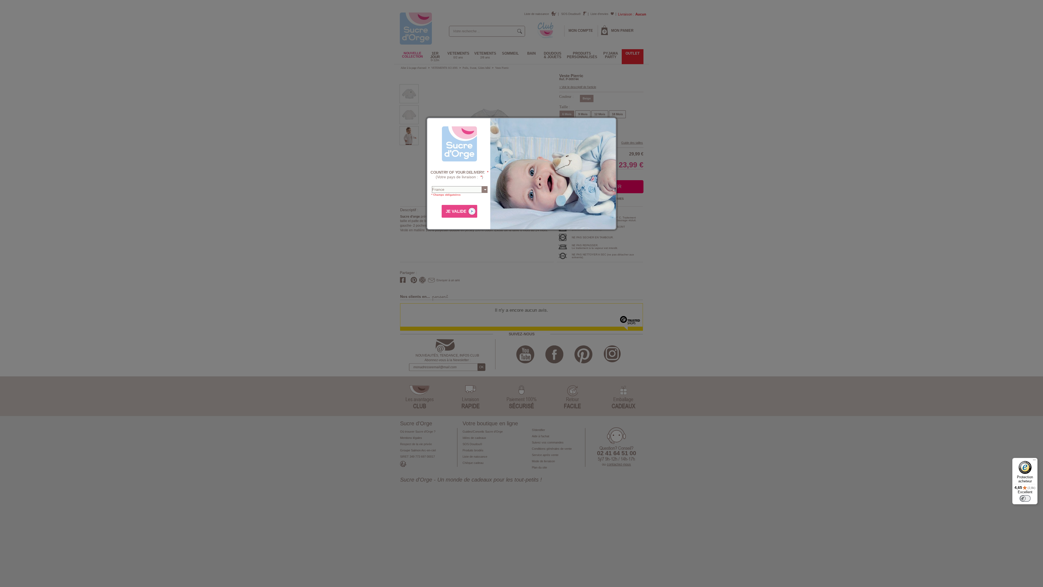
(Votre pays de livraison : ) (459, 174)
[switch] (1025, 498)
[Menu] (1034, 461)
